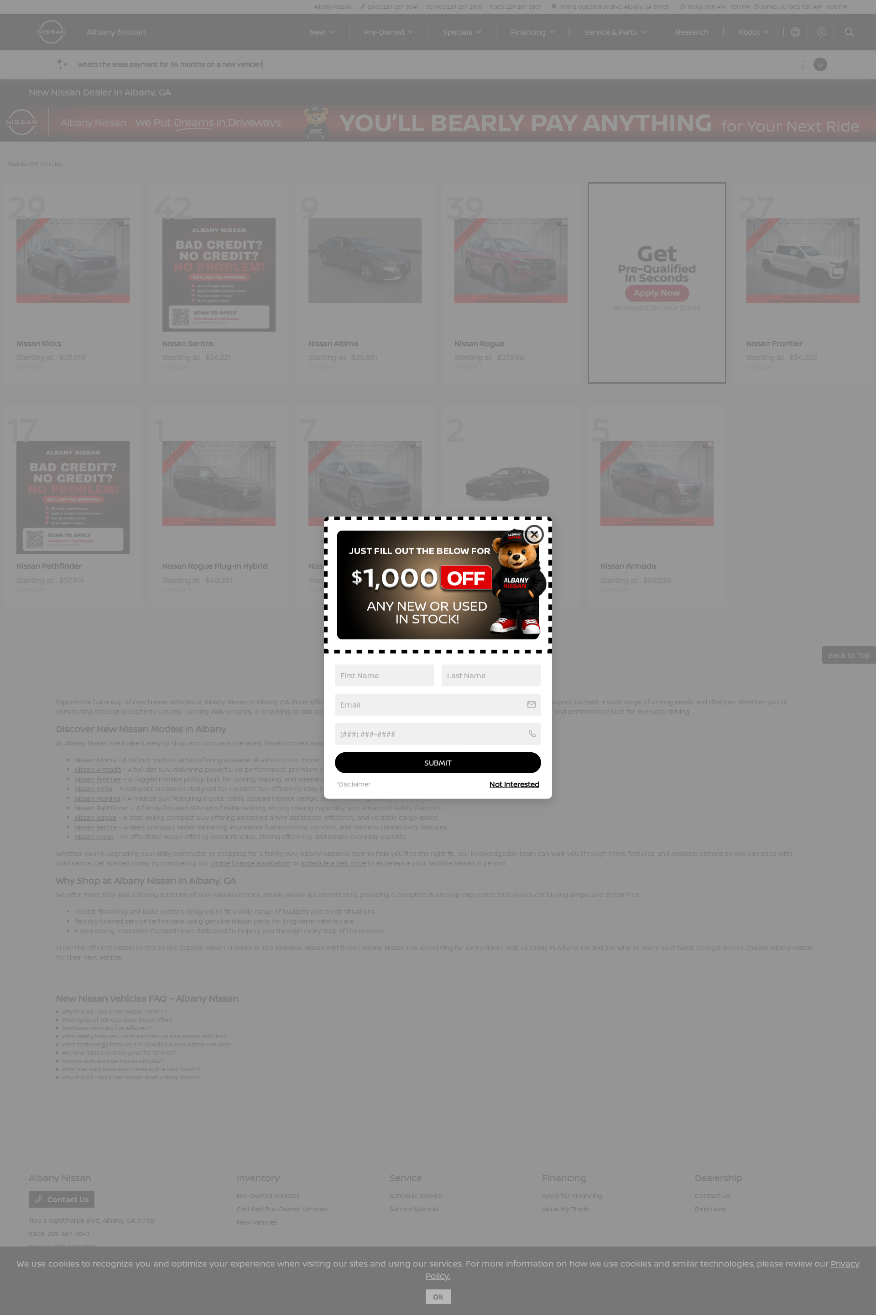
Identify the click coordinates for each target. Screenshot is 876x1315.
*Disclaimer (354, 784)
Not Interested (514, 784)
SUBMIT (438, 762)
